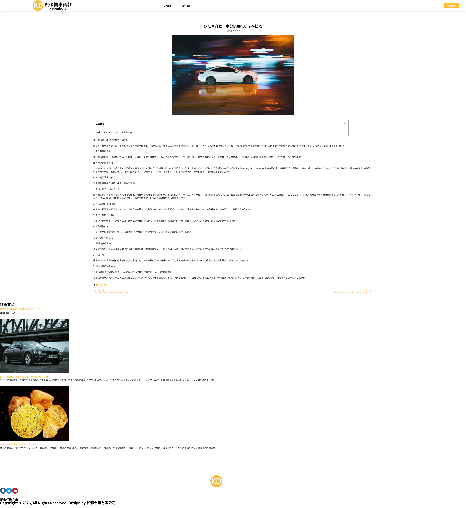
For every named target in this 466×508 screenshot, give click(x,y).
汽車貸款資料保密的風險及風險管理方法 (19, 309)
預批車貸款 (101, 284)
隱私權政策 (9, 499)
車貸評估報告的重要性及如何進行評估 (18, 444)
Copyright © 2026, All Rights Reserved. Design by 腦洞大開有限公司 (58, 502)
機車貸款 (186, 5)
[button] (345, 124)
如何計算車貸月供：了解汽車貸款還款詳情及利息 (24, 376)
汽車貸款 (167, 5)
